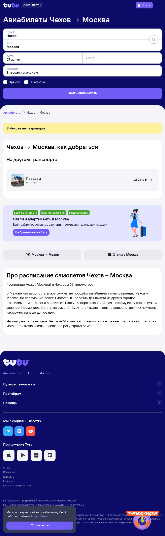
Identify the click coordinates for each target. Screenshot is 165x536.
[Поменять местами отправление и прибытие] (153, 40)
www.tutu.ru (62, 504)
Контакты (8, 476)
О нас (6, 467)
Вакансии (8, 472)
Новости (8, 481)
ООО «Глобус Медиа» (63, 500)
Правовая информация (17, 485)
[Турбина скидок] (142, 521)
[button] (82, 178)
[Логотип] (11, 5)
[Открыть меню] (159, 5)
